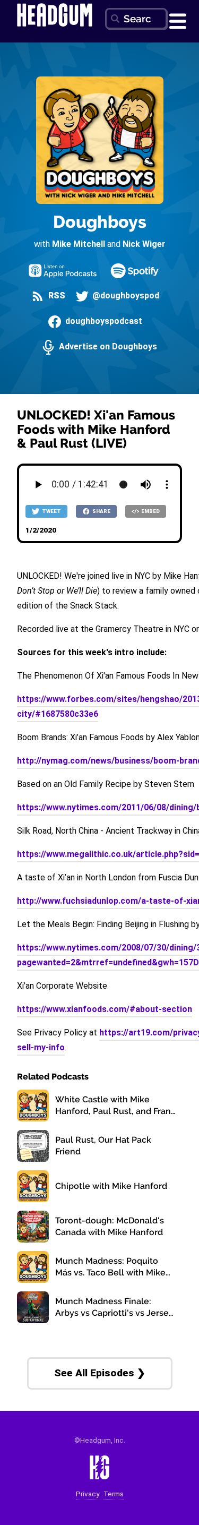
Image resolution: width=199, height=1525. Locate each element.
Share (100, 511)
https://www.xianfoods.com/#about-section (104, 1009)
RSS (55, 296)
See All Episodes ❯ (99, 1373)
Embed (150, 511)
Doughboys (99, 222)
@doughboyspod (124, 296)
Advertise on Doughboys (107, 347)
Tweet (51, 511)
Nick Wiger (144, 244)
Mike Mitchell (78, 244)
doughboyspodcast (102, 321)
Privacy (87, 1494)
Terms (113, 1494)
